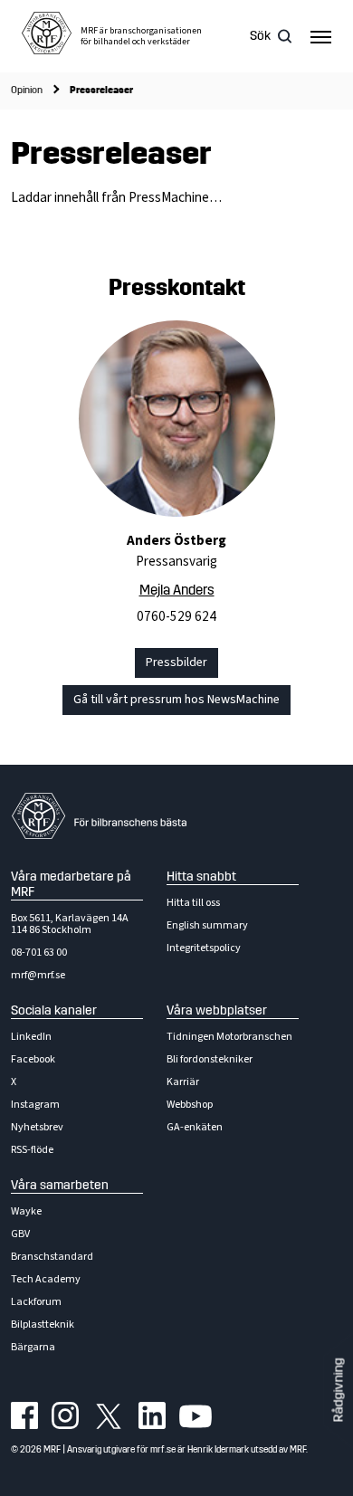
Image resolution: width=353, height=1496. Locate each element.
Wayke (26, 1211)
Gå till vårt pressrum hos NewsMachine (176, 700)
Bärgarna (33, 1347)
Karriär (183, 1082)
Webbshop (190, 1104)
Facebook (33, 1059)
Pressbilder (176, 662)
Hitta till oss (193, 903)
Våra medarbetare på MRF (71, 884)
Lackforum (36, 1302)
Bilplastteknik (42, 1324)
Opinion (27, 90)
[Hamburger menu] (320, 37)
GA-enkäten (195, 1127)
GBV (20, 1234)
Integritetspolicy (204, 948)
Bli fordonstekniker (210, 1059)
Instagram (35, 1104)
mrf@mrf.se (38, 975)
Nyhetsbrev (37, 1127)
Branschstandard (52, 1257)
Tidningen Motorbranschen (229, 1037)
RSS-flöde (32, 1150)
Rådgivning (338, 1390)
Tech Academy (46, 1279)
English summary (207, 925)
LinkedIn (31, 1037)
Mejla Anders (177, 590)
